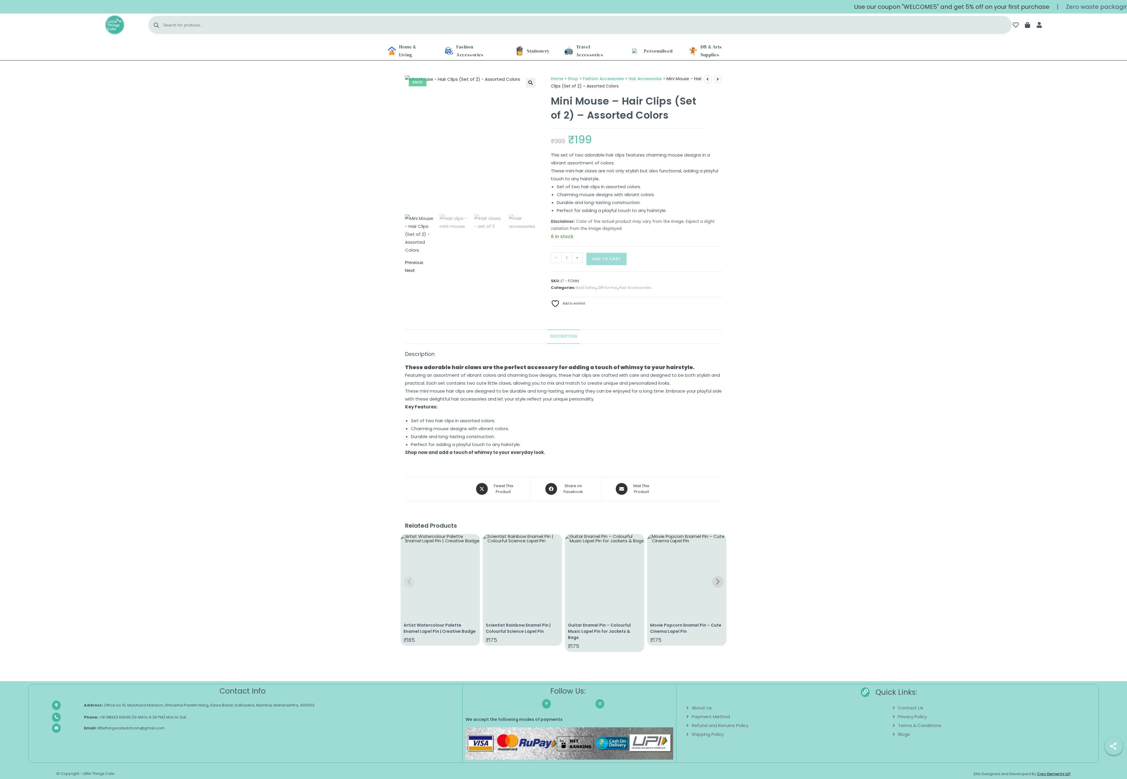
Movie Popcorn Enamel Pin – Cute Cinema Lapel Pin (685, 628)
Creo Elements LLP (1054, 773)
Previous (414, 262)
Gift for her (607, 287)
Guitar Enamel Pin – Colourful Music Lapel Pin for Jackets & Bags (599, 631)
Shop (573, 79)
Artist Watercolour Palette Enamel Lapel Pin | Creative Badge (440, 628)
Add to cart (606, 258)
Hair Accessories (645, 79)
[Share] (1114, 746)
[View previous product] (707, 79)
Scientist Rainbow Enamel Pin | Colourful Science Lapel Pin (518, 628)
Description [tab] (563, 336)
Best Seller (586, 287)
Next (410, 270)
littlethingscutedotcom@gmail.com (124, 728)
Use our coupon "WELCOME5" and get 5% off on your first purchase (924, 7)
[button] (530, 83)
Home (557, 79)
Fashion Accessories (603, 79)
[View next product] (718, 79)
